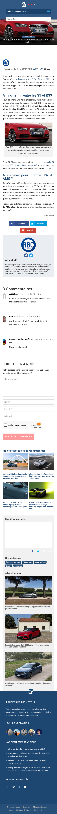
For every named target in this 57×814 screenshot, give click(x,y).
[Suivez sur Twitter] (38, 551)
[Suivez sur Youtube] (49, 551)
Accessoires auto (13, 562)
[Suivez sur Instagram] (44, 551)
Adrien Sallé (12, 69)
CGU (11, 810)
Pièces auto (27, 562)
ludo (11, 316)
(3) (37, 69)
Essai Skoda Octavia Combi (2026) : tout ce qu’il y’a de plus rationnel (27, 608)
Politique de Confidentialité (27, 810)
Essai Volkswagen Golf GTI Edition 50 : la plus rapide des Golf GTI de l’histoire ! (27, 646)
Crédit (8, 566)
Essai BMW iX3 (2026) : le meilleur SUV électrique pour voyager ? (28, 684)
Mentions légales (40, 807)
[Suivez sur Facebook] (32, 551)
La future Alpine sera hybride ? (32, 749)
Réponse (48, 307)
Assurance (18, 566)
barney (10, 767)
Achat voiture (40, 562)
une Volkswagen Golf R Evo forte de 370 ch (32, 79)
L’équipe (26, 807)
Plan (43, 810)
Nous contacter (13, 807)
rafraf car (11, 749)
